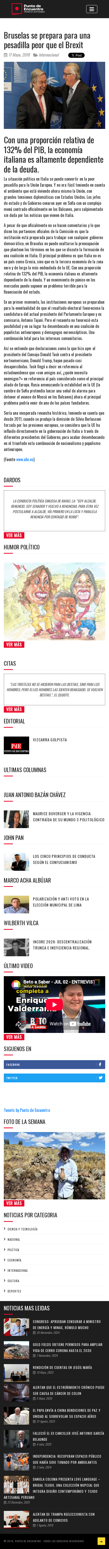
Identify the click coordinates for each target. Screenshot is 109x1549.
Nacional (14, 1239)
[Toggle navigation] (91, 9)
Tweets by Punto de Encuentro (27, 1110)
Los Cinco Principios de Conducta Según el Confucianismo (64, 859)
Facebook (13, 1064)
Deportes (14, 1291)
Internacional (48, 55)
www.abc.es (24, 459)
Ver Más (14, 535)
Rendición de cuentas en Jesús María (62, 1367)
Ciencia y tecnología (23, 1229)
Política (13, 1250)
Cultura (13, 1281)
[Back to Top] (101, 1541)
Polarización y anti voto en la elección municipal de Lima (61, 902)
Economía (14, 1260)
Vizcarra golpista (50, 739)
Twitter (12, 1078)
